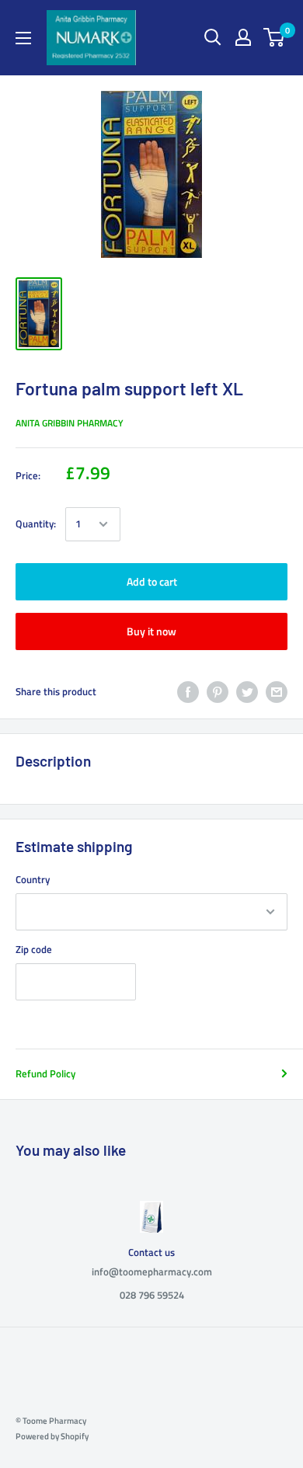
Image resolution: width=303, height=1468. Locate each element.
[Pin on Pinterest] (217, 692)
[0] (274, 37)
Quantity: (36, 523)
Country (33, 879)
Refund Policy (45, 1073)
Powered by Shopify (52, 1436)
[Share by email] (276, 692)
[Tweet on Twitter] (247, 692)
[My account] (243, 37)
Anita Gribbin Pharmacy (70, 423)
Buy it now (151, 631)
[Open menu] (23, 38)
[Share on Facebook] (188, 692)
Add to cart (152, 581)
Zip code (34, 949)
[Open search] (212, 37)
